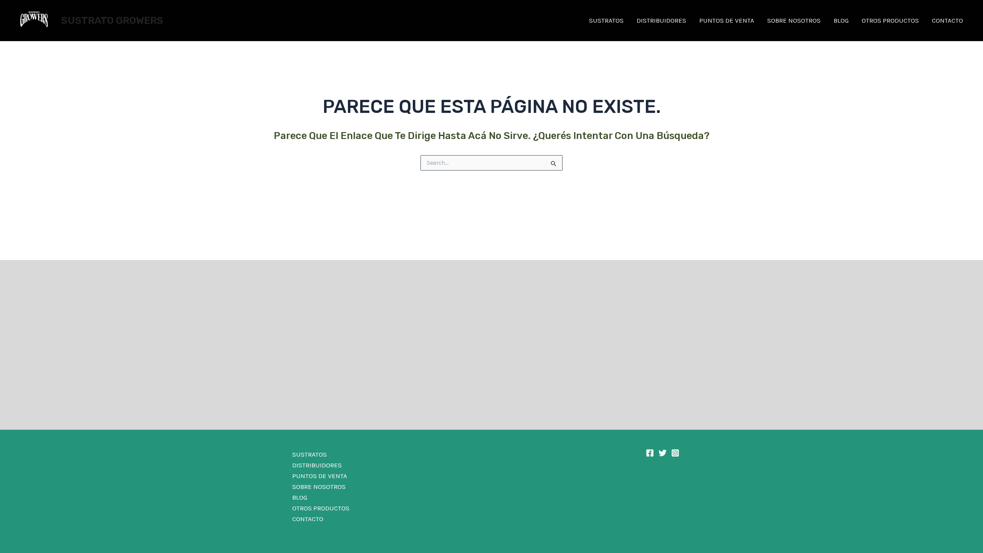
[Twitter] (663, 453)
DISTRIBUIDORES (661, 20)
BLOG (841, 20)
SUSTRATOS (606, 20)
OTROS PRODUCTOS (890, 20)
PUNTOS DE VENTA (726, 20)
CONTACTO (947, 20)
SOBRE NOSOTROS (794, 20)
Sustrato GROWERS (112, 20)
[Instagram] (675, 453)
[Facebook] (650, 453)
